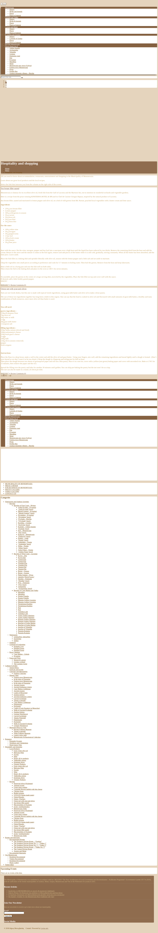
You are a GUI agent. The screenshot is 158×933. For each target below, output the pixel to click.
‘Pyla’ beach (22, 585)
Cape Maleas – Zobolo (21, 654)
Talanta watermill (19, 700)
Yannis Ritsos (14, 668)
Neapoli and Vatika (11, 17)
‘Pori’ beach (22, 532)
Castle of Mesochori (20, 693)
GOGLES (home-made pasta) (24, 795)
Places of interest (15, 15)
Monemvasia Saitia (20, 809)
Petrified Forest (19, 648)
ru (6, 87)
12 (10, 375)
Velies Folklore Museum (22, 733)
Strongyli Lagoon (20, 660)
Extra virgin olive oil (21, 751)
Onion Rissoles (19, 797)
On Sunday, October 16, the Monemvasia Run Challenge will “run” (31, 897)
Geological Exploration (17, 644)
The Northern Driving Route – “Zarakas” (28, 841)
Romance (8, 739)
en (6, 83)
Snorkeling (17, 639)
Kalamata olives (19, 762)
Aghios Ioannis (14, 48)
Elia (10, 58)
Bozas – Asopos (23, 571)
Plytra (11, 69)
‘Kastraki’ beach (23, 529)
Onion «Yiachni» (19, 799)
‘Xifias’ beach (23, 548)
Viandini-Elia (22, 563)
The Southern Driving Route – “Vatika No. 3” (29, 847)
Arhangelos (22, 587)
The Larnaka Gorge (20, 664)
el (5, 81)
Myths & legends (15, 21)
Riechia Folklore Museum (22, 729)
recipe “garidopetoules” (22, 834)
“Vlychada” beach (24, 521)
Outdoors (12, 643)
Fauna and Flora (15, 658)
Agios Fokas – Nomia (25, 550)
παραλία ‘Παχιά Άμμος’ (26, 577)
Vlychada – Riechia (24, 519)
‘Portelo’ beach (23, 540)
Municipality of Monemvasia (18, 484)
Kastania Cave (19, 646)
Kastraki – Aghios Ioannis (27, 527)
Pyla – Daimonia (23, 583)
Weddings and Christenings (18, 743)
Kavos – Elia (22, 556)
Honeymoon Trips (15, 745)
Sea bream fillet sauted (10, 188)
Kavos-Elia (22, 558)
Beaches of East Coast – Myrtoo (25, 505)
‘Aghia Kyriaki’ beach (25, 509)
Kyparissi (12, 60)
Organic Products (20, 764)
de (6, 85)
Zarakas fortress (19, 695)
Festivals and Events (16, 670)
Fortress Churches (20, 673)
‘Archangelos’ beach (25, 588)
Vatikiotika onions (20, 760)
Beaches (12, 504)
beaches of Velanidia (25, 627)
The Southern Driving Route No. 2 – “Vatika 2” (30, 845)
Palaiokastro (18, 704)
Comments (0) (21, 285)
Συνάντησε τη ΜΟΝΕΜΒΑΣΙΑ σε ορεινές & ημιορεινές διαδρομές (31, 891)
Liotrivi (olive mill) (20, 735)
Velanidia (12, 52)
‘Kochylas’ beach (24, 525)
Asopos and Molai (11, 27)
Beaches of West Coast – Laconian (25, 554)
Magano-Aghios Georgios (27, 600)
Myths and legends (15, 11)
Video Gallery (12, 491)
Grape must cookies (20, 787)
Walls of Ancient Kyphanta (23, 710)
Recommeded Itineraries (17, 853)
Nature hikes (9, 865)
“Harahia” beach (23, 581)
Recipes (13, 285)
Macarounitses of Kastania (23, 805)
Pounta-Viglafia (23, 596)
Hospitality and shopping (13, 747)
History (12, 10)
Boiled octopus (19, 793)
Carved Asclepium (20, 699)
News (7, 170)
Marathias (12, 62)
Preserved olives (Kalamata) (23, 783)
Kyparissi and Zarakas (12, 35)
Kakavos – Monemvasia (26, 534)
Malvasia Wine (19, 753)
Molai (11, 64)
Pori (19, 608)
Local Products (14, 749)
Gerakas (12, 54)
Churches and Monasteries (18, 671)
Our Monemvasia (11, 855)
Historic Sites (13, 675)
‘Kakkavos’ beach (24, 536)
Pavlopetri (17, 706)
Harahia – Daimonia (25, 579)
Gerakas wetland (19, 662)
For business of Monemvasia (18, 488)
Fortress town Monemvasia (18, 67)
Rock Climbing (14, 652)
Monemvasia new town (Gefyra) (20, 65)
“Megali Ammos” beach (26, 513)
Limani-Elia (22, 560)
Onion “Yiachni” (19, 826)
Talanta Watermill (20, 718)
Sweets (16, 754)
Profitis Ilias (13, 71)
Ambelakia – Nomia (25, 542)
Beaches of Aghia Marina (26, 623)
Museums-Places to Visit (17, 727)
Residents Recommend (17, 857)
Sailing (16, 641)
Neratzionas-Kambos (25, 604)
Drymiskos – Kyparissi (26, 515)
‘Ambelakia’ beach (24, 544)
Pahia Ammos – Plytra (25, 575)
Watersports (13, 635)
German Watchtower (21, 714)
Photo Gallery (12, 489)
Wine (15, 756)
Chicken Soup (18, 791)
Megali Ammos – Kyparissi (27, 511)
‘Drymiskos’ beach (24, 517)
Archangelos (13, 50)
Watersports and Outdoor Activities (17, 502)
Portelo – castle (23, 538)
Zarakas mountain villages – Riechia (21, 73)
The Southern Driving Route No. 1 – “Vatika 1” (30, 843)
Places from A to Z (11, 46)
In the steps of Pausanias (22, 679)
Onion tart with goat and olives (13, 289)
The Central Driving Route (23, 849)
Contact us (10, 493)
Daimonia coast (14, 56)
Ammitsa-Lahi (23, 612)
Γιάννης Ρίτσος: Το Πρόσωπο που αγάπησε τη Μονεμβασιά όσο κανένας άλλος (35, 893)
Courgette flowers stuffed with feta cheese (28, 789)
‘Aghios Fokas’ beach (25, 552)
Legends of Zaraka (15, 38)
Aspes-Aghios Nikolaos (26, 615)
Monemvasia (9, 8)
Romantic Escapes (15, 741)
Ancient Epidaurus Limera (23, 687)
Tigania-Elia (22, 567)
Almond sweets (19, 785)
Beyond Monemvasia (12, 44)
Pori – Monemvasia (24, 531)
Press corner (11, 486)
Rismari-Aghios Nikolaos (26, 619)
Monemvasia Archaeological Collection (27, 737)
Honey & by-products (21, 758)
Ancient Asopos (19, 685)
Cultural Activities (11, 666)
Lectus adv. (44, 928)
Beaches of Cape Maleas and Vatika (26, 590)
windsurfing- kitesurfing (22, 637)
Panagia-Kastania (24, 631)
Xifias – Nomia (23, 546)
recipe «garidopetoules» (22, 807)
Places (11, 13)
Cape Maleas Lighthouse (22, 689)
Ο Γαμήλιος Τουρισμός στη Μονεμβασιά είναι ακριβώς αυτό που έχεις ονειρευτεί (36, 895)
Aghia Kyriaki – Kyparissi (27, 507)
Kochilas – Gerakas (24, 523)
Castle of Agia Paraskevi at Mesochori (27, 708)
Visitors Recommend (16, 859)
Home (7, 169)
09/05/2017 (5, 285)
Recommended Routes (17, 839)
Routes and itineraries (12, 838)
